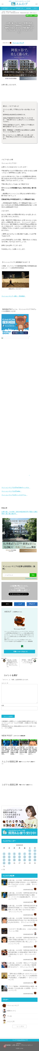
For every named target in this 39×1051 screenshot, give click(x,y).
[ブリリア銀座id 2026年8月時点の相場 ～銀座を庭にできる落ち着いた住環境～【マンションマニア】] (4, 990)
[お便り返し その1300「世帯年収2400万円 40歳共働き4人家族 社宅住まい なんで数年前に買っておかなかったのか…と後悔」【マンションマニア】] (4, 884)
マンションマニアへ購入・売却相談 (13, 296)
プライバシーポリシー (27, 1045)
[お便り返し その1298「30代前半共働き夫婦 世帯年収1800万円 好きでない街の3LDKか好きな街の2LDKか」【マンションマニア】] (4, 922)
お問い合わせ (15, 1045)
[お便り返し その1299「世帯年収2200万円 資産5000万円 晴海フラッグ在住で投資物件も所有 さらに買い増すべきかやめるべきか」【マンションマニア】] (4, 910)
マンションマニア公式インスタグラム (13, 495)
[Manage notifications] (4, 1046)
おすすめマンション (7, 8)
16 (35, 857)
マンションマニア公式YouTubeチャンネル (15, 487)
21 (24, 860)
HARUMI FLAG (20, 8)
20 (19, 860)
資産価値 (28, 8)
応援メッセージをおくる (20, 651)
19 (14, 860)
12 (14, 857)
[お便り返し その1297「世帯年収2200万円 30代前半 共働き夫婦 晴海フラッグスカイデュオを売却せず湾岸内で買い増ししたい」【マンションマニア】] (4, 942)
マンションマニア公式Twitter (10, 491)
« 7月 (3, 869)
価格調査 (30, 641)
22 (30, 860)
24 (4, 863)
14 (24, 857)
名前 (2, 705)
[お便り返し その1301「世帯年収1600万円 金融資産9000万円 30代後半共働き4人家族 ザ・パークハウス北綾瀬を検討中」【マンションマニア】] (4, 897)
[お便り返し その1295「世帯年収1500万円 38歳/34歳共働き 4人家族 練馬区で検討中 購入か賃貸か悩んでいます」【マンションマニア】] (4, 954)
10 (4, 857)
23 (35, 860)
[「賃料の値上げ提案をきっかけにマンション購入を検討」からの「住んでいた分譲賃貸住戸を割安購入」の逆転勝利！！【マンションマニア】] (4, 977)
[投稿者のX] (22, 646)
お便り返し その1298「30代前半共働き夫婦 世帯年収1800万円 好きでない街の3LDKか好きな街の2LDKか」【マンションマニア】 (22, 920)
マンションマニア (18, 43)
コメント (4, 683)
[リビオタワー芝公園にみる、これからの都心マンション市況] (4, 933)
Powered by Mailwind (30, 578)
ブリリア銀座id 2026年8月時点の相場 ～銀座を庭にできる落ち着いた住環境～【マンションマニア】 (22, 988)
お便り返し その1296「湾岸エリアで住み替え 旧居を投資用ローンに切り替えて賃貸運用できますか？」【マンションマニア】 (22, 965)
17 (4, 860)
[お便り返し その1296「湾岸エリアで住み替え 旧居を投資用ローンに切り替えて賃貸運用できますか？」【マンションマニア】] (4, 967)
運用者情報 (8, 1045)
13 (19, 857)
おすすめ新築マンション (20, 641)
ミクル (21, 1048)
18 (9, 860)
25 (9, 863)
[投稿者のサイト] (16, 646)
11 (9, 857)
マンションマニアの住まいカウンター (21, 639)
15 (30, 857)
